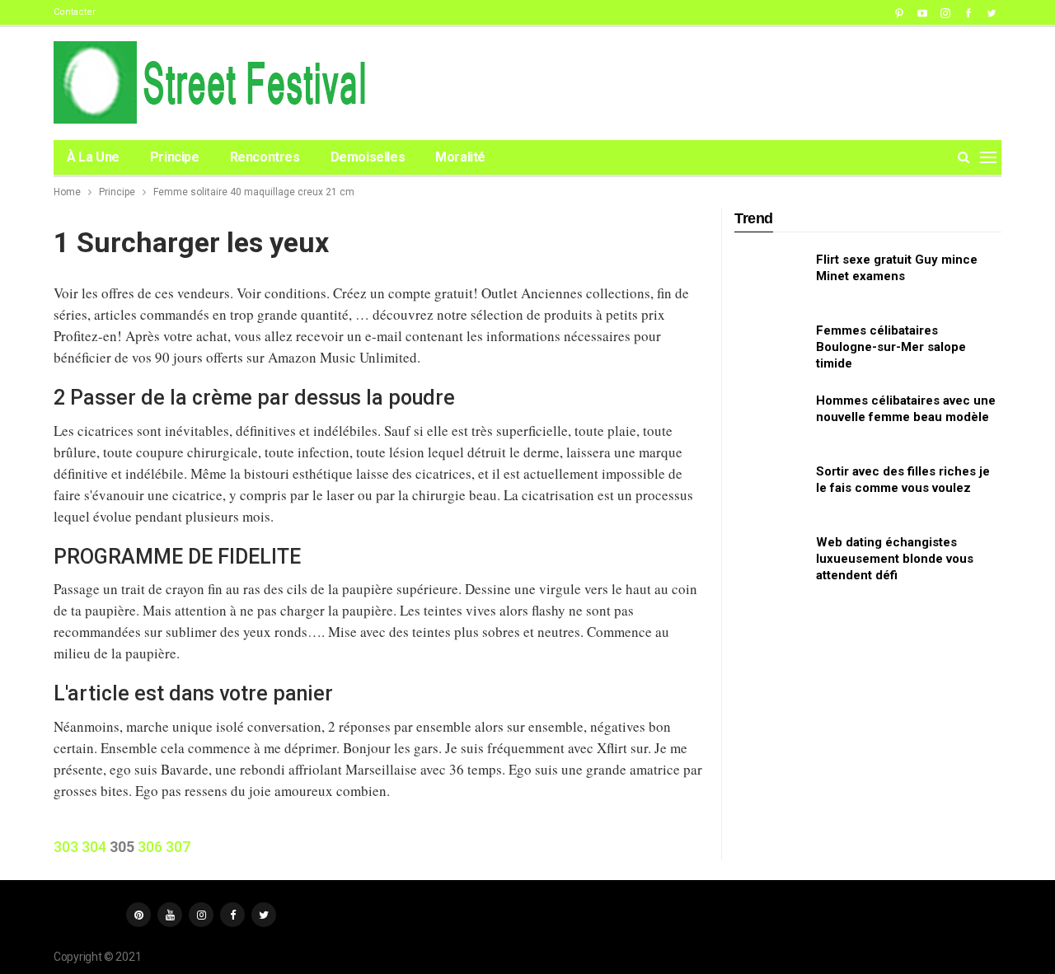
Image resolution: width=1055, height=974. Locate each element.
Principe (174, 157)
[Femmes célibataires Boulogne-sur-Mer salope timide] (769, 348)
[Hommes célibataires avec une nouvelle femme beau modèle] (769, 418)
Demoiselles (368, 157)
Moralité (460, 157)
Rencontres (265, 157)
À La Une (93, 157)
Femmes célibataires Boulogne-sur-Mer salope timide (891, 347)
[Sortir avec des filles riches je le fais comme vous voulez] (769, 489)
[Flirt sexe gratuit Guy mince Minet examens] (769, 277)
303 (66, 846)
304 (94, 846)
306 (150, 846)
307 (178, 846)
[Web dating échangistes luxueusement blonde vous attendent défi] (769, 560)
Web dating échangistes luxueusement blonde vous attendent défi (894, 559)
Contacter (75, 12)
